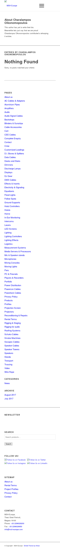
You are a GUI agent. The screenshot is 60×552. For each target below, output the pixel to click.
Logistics (8, 243)
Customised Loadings (14, 149)
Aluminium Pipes (12, 104)
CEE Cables (10, 134)
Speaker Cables (11, 345)
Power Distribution (12, 285)
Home (7, 213)
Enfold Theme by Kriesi (32, 545)
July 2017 (8, 398)
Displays (8, 172)
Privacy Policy (11, 296)
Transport (8, 360)
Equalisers (9, 191)
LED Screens (10, 228)
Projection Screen (12, 307)
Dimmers (8, 164)
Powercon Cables (12, 289)
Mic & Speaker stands (14, 255)
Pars (6, 270)
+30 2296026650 (15, 526)
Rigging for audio (12, 326)
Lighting (7, 232)
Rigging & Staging (12, 322)
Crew (6, 145)
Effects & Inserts (12, 183)
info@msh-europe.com (13, 529)
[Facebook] (49, 548)
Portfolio (8, 281)
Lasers (7, 224)
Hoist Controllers (12, 206)
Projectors (9, 311)
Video (7, 368)
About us (8, 96)
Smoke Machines (12, 337)
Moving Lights (10, 266)
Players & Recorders (14, 277)
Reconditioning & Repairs (15, 315)
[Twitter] (41, 548)
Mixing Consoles (12, 262)
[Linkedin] (53, 548)
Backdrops (9, 119)
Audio (7, 111)
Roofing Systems (12, 330)
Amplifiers (9, 108)
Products (8, 300)
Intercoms (9, 221)
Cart (6, 130)
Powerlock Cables (12, 292)
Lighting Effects (11, 240)
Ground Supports (12, 202)
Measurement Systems (15, 247)
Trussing (8, 364)
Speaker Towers (11, 349)
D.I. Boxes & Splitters (14, 153)
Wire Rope (9, 371)
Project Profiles (11, 489)
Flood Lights (9, 194)
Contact (8, 142)
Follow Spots (10, 198)
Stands (7, 356)
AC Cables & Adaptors (14, 100)
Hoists (7, 209)
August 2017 (10, 394)
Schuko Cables (11, 334)
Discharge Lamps (12, 168)
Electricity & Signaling (14, 187)
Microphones (10, 258)
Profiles (7, 304)
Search (8, 444)
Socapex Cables (12, 341)
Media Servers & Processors (17, 251)
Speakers (8, 353)
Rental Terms (10, 319)
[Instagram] (45, 548)
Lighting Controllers (13, 236)
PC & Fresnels (11, 273)
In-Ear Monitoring (12, 217)
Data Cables (10, 157)
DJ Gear (8, 176)
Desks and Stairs (12, 160)
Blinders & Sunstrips (13, 123)
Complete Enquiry (12, 138)
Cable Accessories (13, 127)
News (7, 383)
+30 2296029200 (17, 523)
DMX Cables (10, 179)
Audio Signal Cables (13, 115)
